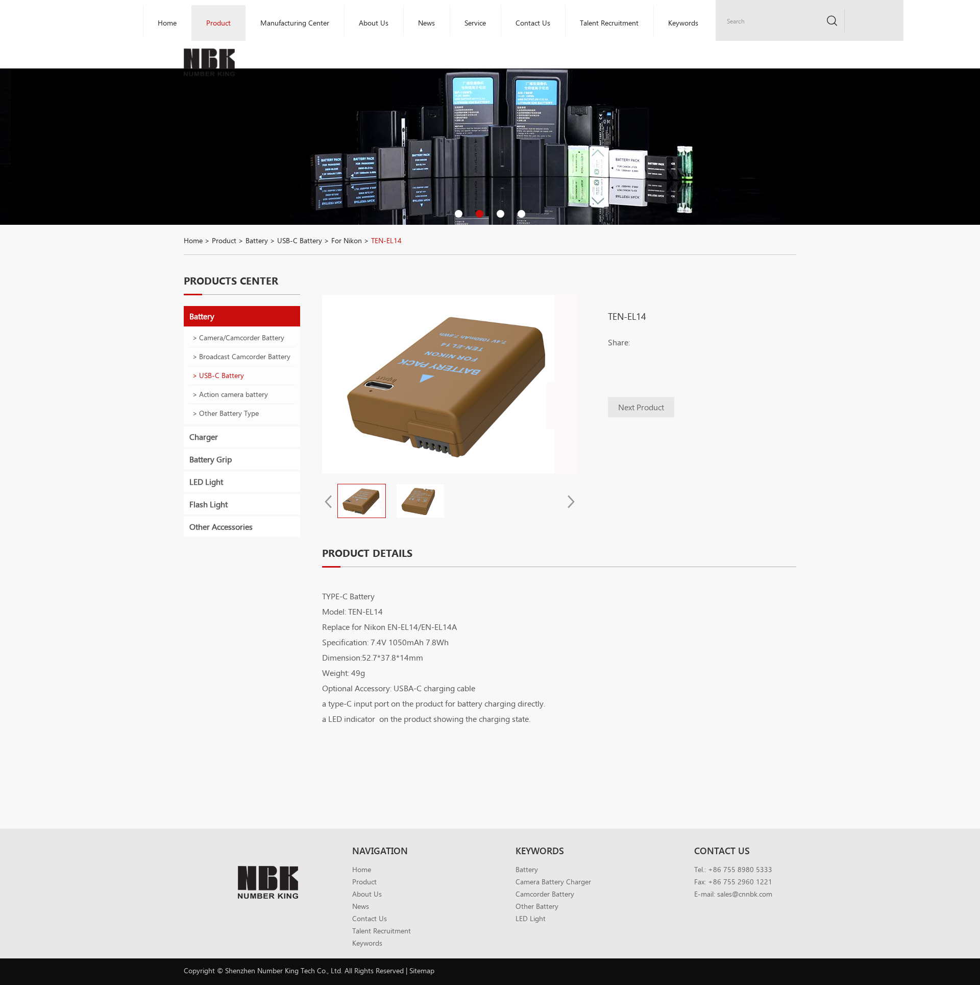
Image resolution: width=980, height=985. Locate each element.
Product (224, 240)
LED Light (206, 481)
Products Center (231, 280)
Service (475, 23)
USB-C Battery (299, 240)
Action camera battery (233, 394)
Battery (257, 240)
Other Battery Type (229, 413)
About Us (373, 23)
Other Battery (537, 906)
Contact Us (533, 23)
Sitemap (421, 970)
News (426, 23)
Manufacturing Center (294, 23)
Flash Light (208, 504)
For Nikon (346, 240)
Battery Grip (210, 459)
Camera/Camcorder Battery (241, 337)
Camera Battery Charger (553, 881)
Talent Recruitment (609, 23)
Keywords (683, 23)
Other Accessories (221, 526)
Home (167, 23)
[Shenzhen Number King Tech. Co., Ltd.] (209, 42)
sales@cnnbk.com (744, 894)
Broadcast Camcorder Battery (244, 356)
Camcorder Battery (545, 894)
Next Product (641, 407)
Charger (203, 436)
